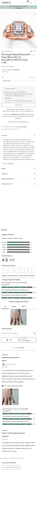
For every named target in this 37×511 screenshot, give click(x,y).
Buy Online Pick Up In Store (11, 467)
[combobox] (18, 80)
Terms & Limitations (26, 100)
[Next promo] (35, 7)
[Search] (22, 3)
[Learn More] (14, 66)
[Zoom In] (35, 14)
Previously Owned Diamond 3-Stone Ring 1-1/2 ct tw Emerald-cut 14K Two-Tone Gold (16, 58)
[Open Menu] (35, 3)
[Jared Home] (6, 2)
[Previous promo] (2, 7)
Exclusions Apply (5, 71)
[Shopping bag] (31, 2)
